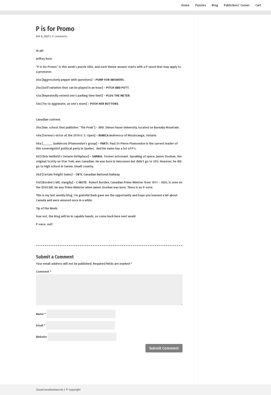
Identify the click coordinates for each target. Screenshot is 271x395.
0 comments (59, 36)
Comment (43, 271)
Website (41, 337)
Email (40, 325)
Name (41, 314)
